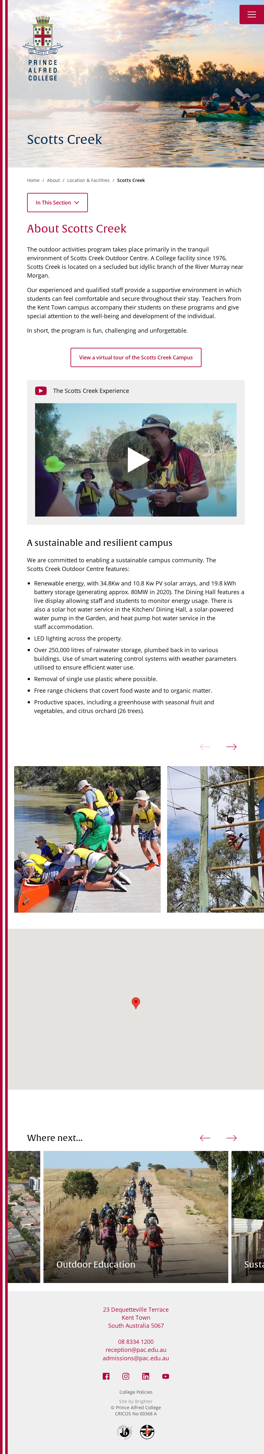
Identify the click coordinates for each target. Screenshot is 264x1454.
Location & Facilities (88, 180)
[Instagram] (126, 1375)
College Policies (136, 1392)
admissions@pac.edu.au (136, 1358)
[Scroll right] (231, 746)
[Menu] (252, 14)
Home (33, 180)
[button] (136, 1003)
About (53, 180)
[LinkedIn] (146, 1375)
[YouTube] (166, 1375)
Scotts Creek (131, 180)
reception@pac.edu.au (136, 1349)
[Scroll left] (205, 1138)
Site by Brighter (136, 1401)
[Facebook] (106, 1375)
